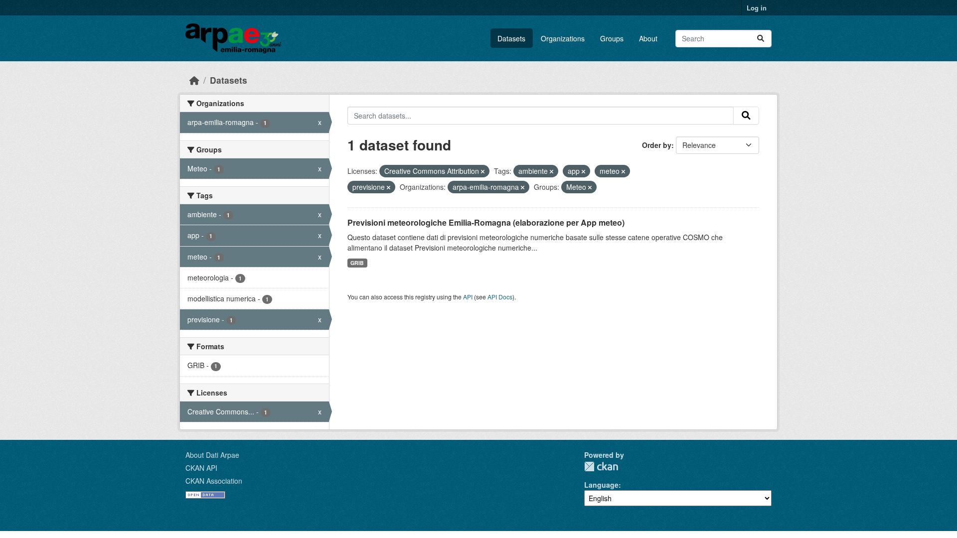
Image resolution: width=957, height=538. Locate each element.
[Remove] (482, 171)
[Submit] (761, 38)
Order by (656, 145)
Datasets (511, 38)
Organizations (563, 38)
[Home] (194, 80)
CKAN (601, 466)
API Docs (499, 296)
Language (601, 485)
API (468, 296)
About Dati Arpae (212, 455)
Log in (757, 7)
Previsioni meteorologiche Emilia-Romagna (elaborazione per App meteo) (486, 222)
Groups (612, 38)
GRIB (357, 263)
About (648, 38)
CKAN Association (213, 481)
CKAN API (201, 468)
